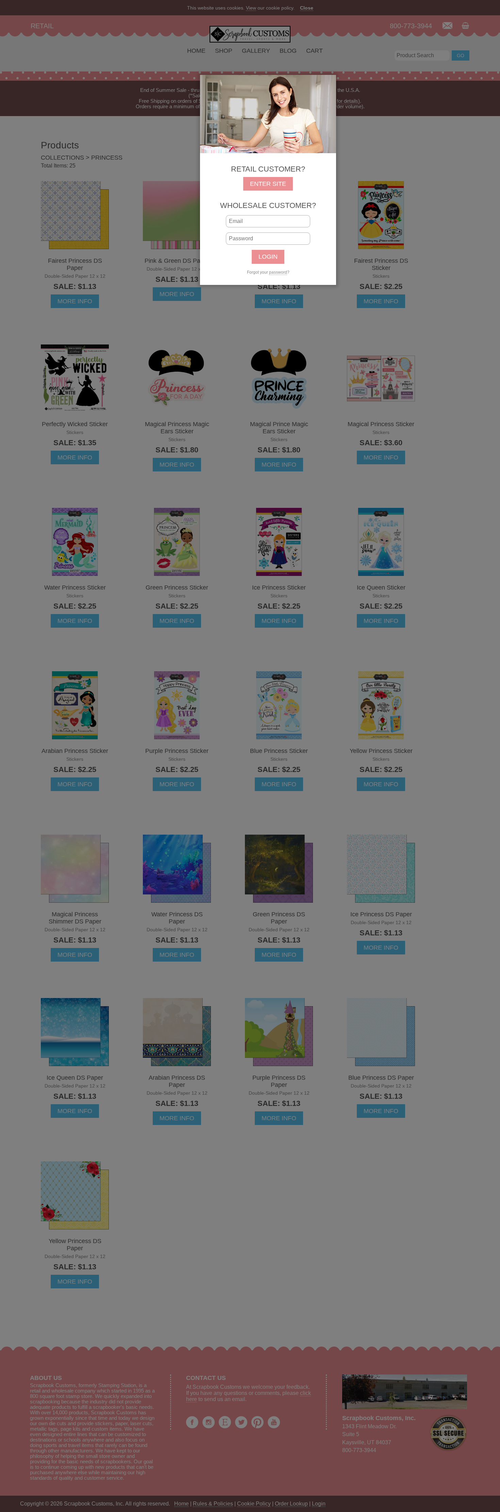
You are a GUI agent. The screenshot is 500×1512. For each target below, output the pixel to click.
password (278, 272)
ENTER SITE (268, 183)
